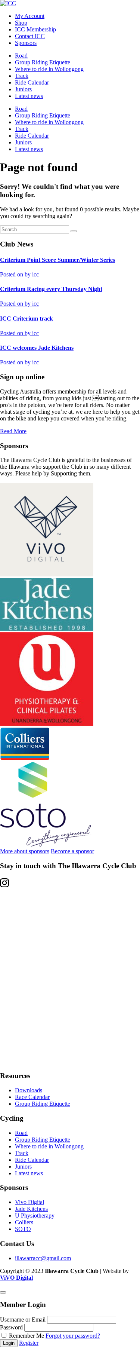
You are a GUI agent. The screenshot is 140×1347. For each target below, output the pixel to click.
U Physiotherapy (35, 1215)
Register (28, 1343)
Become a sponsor (72, 851)
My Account (29, 16)
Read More (13, 431)
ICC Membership (35, 29)
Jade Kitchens (31, 1209)
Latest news (29, 96)
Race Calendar (32, 1097)
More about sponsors (24, 851)
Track (21, 76)
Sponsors (26, 43)
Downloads (28, 1090)
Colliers (24, 1222)
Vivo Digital (29, 1202)
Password (11, 1327)
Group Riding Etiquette (42, 62)
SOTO (23, 1229)
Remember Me (26, 1335)
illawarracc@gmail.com (43, 1258)
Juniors (23, 89)
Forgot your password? (73, 1335)
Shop (21, 22)
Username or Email (23, 1319)
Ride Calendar (32, 82)
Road (21, 55)
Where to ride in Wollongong (49, 69)
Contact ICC (30, 36)
